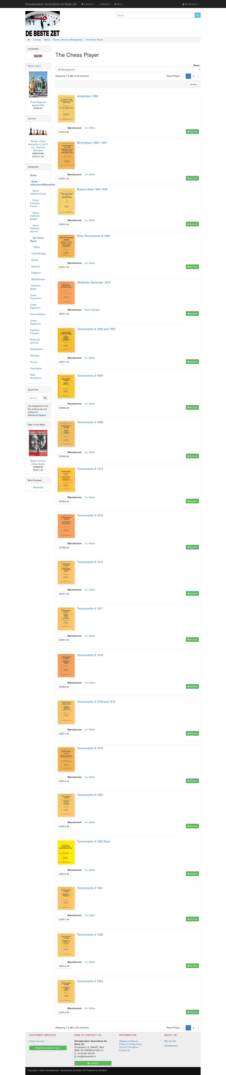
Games (33, 361)
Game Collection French (35, 203)
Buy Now (193, 131)
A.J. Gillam (90, 127)
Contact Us (124, 1050)
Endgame (35, 272)
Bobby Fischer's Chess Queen (38, 462)
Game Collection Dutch (38, 192)
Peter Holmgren (92, 309)
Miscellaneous (37, 279)
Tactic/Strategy (38, 253)
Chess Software (38, 314)
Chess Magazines (35, 322)
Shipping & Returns (128, 1041)
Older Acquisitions (36, 376)
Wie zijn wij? (170, 1041)
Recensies (38, 487)
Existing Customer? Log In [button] (48, 1048)
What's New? (34, 65)
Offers (35, 247)
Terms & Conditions (128, 1047)
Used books (36, 368)
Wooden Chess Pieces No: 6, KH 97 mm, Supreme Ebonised (38, 146)
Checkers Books (35, 287)
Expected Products (34, 332)
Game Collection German (35, 228)
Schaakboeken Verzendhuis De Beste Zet (51, 4)
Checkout (105, 4)
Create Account (36, 1041)
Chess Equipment (35, 306)
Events (34, 259)
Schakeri (103, 1070)
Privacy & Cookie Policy (130, 1044)
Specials (32, 118)
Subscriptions (36, 349)
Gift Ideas (35, 355)
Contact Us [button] (94, 1063)
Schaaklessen (171, 1045)
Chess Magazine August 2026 (38, 104)
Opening (35, 266)
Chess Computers (35, 297)
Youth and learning (35, 341)
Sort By (193, 84)
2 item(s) (88, 4)
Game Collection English (35, 215)
